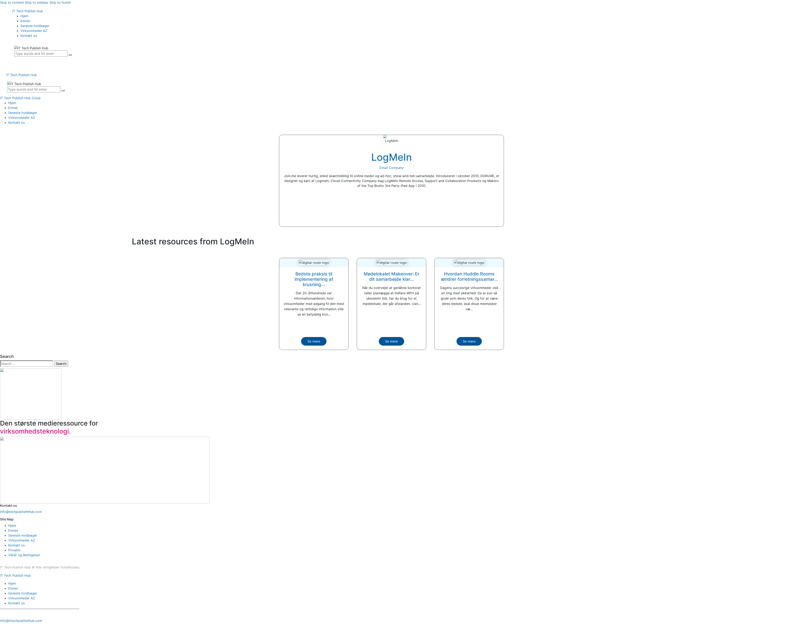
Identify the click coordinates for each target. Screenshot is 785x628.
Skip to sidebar (36, 2)
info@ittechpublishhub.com (21, 621)
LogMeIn (391, 157)
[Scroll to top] (2, 626)
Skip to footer (60, 2)
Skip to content (12, 2)
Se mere (313, 341)
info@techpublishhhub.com (21, 512)
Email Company (391, 168)
